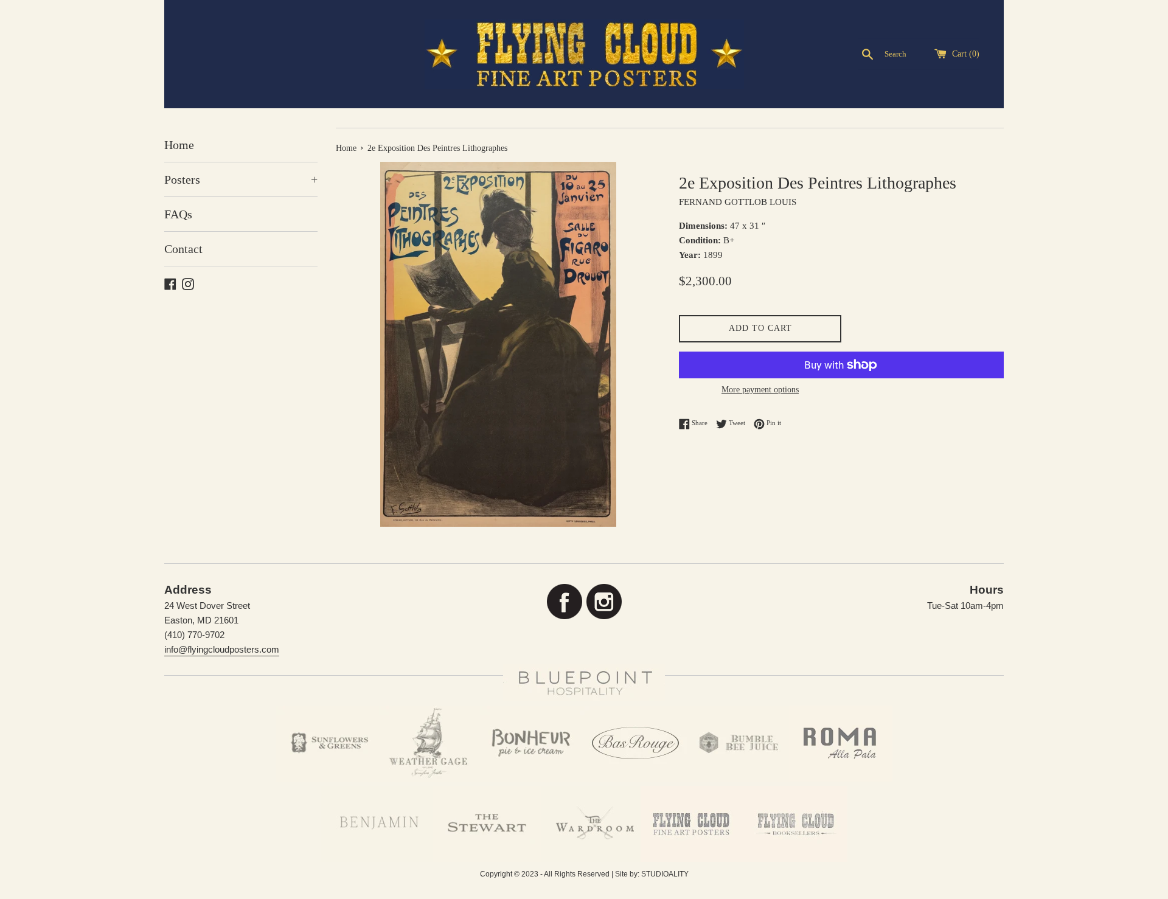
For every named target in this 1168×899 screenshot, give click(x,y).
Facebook (564, 602)
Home (179, 144)
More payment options (760, 389)
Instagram (604, 602)
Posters (241, 179)
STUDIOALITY (665, 874)
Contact (183, 248)
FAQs (178, 214)
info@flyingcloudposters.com (221, 649)
